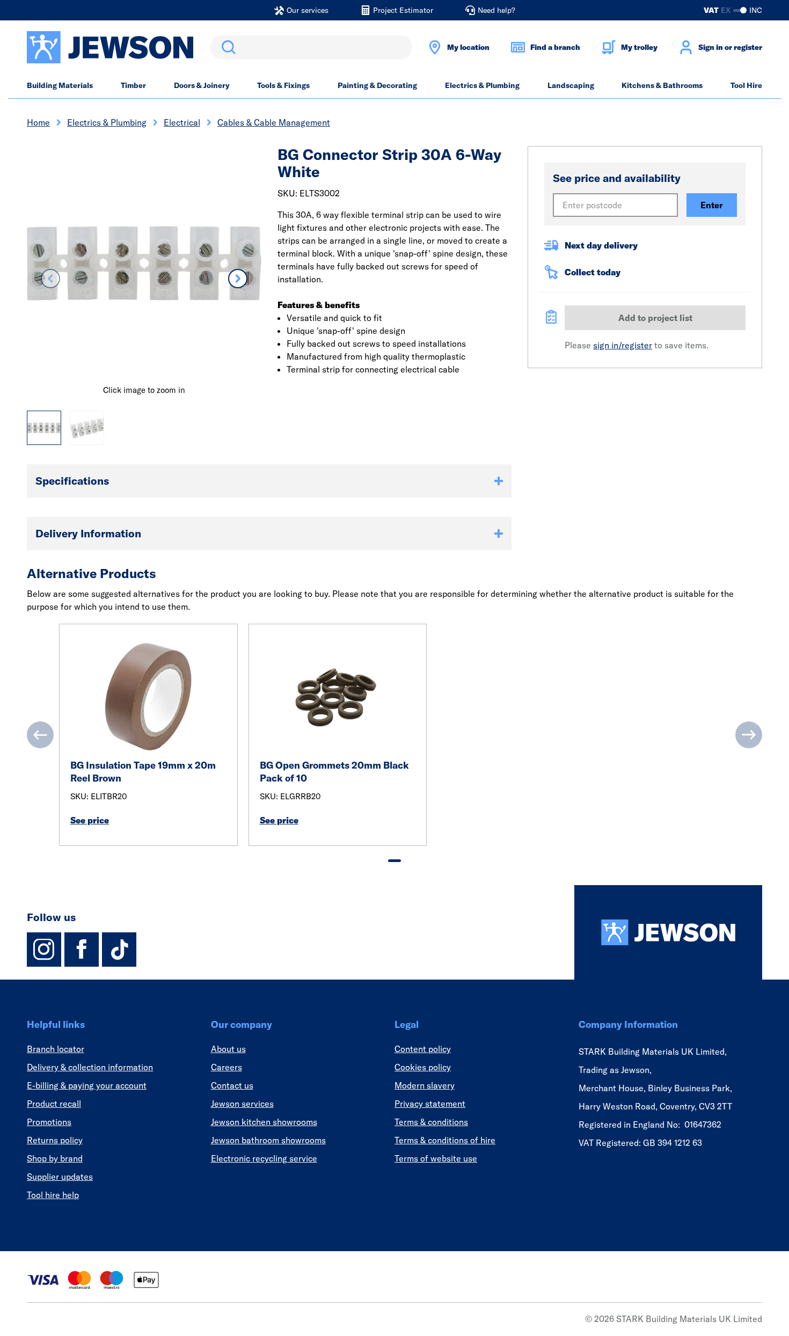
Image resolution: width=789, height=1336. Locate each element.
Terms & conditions (431, 1121)
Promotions (49, 1121)
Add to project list (655, 317)
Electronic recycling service (264, 1158)
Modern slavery (424, 1085)
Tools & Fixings (283, 85)
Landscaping (570, 85)
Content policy (422, 1048)
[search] (311, 47)
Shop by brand (55, 1158)
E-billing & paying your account (87, 1085)
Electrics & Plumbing (482, 85)
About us (228, 1048)
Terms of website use (435, 1158)
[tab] (394, 860)
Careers (226, 1067)
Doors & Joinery (202, 85)
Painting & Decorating (377, 85)
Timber (133, 85)
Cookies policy (422, 1067)
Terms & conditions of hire (444, 1140)
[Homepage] (668, 932)
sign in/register (622, 345)
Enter (711, 205)
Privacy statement (429, 1103)
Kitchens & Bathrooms (662, 85)
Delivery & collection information (90, 1067)
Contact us (232, 1085)
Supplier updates (60, 1176)
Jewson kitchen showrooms (264, 1121)
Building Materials (60, 85)
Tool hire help (53, 1194)
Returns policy (55, 1140)
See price (89, 820)
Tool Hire (746, 85)
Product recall (54, 1103)
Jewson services (242, 1103)
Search (226, 47)
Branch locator (55, 1048)
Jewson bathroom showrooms (268, 1140)
